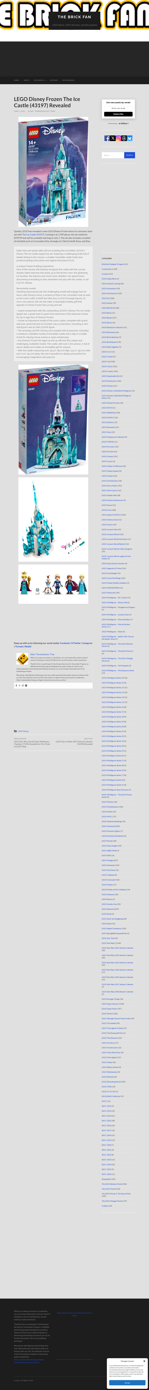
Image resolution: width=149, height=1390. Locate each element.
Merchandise (68, 80)
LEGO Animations (109, 288)
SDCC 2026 (106, 1174)
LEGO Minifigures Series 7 (112, 775)
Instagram (87, 643)
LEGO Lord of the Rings (111, 578)
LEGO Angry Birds (109, 279)
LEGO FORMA (108, 442)
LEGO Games (107, 476)
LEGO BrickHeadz (109, 342)
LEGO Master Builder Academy (114, 583)
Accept (127, 1383)
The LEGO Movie (108, 1189)
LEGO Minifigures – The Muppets (115, 665)
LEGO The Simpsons (110, 1038)
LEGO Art (106, 298)
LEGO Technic (107, 1013)
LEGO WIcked (107, 1077)
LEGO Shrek (107, 914)
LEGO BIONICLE (108, 308)
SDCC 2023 (106, 1159)
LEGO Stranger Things (111, 999)
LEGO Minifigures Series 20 (113, 726)
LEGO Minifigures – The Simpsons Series (118, 670)
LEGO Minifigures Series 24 (113, 746)
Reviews (54, 80)
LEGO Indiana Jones (110, 519)
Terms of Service (63, 1313)
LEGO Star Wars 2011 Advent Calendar (117, 948)
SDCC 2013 (106, 1111)
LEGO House (107, 505)
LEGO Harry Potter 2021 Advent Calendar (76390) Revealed (74, 741)
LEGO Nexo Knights (110, 846)
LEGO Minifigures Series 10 (113, 678)
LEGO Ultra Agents (109, 1057)
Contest (105, 274)
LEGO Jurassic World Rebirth (113, 544)
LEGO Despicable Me (110, 376)
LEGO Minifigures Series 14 (113, 697)
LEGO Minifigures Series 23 (113, 741)
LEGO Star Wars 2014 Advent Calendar (117, 970)
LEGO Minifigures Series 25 (113, 751)
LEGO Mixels (107, 811)
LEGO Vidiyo (107, 1062)
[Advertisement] (74, 59)
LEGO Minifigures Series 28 (113, 765)
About (26, 80)
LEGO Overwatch (109, 880)
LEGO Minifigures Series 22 (113, 736)
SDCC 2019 (106, 1140)
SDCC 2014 (106, 1116)
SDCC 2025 (106, 1169)
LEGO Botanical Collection (112, 327)
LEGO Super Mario (109, 1009)
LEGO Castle (107, 356)
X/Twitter (76, 643)
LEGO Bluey (107, 313)
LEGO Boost (107, 322)
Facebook (65, 643)
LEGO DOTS (107, 408)
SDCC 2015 (106, 1120)
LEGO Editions (108, 422)
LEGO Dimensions (109, 381)
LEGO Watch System (110, 1067)
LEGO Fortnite (107, 451)
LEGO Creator (107, 371)
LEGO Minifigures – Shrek (112, 631)
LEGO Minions (108, 802)
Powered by (112, 123)
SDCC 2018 (106, 1135)
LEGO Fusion (107, 461)
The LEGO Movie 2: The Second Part (116, 1193)
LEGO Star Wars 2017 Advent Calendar (117, 984)
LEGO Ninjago (107, 860)
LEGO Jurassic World (110, 534)
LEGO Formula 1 (108, 446)
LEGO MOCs (107, 816)
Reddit (28, 646)
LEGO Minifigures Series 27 (113, 760)
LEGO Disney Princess (111, 403)
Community (106, 269)
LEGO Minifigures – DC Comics (114, 597)
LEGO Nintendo (108, 865)
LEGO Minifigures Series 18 (113, 717)
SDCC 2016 (106, 1125)
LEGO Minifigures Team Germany (115, 790)
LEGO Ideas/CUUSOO (111, 515)
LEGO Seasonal (108, 909)
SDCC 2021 (106, 1150)
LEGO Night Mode (109, 850)
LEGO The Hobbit (109, 1023)
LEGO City (106, 361)
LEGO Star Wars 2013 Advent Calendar (117, 962)
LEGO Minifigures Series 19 (113, 721)
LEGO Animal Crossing (111, 283)
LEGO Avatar (107, 303)
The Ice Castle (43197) (33, 234)
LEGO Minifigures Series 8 (112, 780)
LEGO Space (107, 923)
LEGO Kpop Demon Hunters (113, 563)
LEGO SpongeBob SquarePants (114, 933)
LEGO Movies (107, 841)
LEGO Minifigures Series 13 (113, 692)
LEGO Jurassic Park (109, 529)
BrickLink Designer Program (113, 264)
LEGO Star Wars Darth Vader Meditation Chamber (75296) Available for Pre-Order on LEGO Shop (32, 743)
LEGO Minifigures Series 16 (113, 707)
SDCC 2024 (106, 1164)
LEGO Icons (106, 510)
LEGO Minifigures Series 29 (113, 770)
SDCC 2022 (106, 1155)
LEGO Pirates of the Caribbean (114, 889)
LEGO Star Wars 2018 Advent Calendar (117, 992)
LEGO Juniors (107, 524)
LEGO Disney (23, 731)
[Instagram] (23, 685)
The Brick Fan (74, 17)
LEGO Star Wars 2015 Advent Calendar (117, 977)
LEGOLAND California (111, 1096)
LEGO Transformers (110, 1047)
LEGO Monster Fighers (111, 831)
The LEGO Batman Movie (112, 1184)
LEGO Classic (107, 366)
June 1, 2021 (19, 111)
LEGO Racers (107, 899)
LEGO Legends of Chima (111, 568)
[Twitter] (20, 685)
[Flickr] (26, 685)
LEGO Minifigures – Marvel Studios (116, 619)
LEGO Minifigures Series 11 (113, 683)
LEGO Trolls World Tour (111, 1052)
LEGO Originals (108, 875)
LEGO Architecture (109, 293)
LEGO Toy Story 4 (109, 1043)
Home (16, 80)
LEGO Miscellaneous (110, 807)
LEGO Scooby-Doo (109, 904)
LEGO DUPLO (107, 417)
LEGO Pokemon (108, 894)
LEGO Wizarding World (111, 1082)
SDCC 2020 (106, 1145)
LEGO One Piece (108, 870)
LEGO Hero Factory (110, 490)
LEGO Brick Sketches (110, 337)
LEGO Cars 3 (107, 352)
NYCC (104, 1101)
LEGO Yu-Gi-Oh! (108, 1091)
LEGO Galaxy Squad (110, 471)
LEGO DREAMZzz (109, 412)
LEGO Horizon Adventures (112, 500)
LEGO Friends (107, 456)
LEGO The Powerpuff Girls (112, 1033)
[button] (144, 1361)
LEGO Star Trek (108, 938)
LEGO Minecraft (108, 593)
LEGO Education (108, 427)
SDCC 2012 (106, 1106)
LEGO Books (107, 318)
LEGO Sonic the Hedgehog (112, 919)
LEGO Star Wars (108, 943)
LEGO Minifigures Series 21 (113, 731)
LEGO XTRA (107, 1086)
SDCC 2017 (106, 1130)
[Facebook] (16, 685)
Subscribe (118, 114)
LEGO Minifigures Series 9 (112, 785)
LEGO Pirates (107, 884)
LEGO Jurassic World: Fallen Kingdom (117, 549)
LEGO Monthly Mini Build (112, 836)
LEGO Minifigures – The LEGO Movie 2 (117, 651)
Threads (19, 646)
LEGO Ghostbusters (110, 481)
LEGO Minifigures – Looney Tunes (115, 614)
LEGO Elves (106, 432)
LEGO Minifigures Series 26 (113, 755)
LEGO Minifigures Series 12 (113, 687)
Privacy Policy (76, 1313)
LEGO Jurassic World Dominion (114, 539)
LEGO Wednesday (109, 1072)
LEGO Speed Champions (111, 928)
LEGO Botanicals (108, 332)
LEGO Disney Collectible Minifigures (116, 391)
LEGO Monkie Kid (109, 826)
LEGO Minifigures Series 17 (113, 712)
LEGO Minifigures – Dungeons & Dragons (118, 607)
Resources (39, 80)
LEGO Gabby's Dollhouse (112, 466)
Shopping (105, 1179)
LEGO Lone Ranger (109, 573)
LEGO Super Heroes (110, 1004)
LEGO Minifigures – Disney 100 (114, 602)
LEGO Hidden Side (109, 495)
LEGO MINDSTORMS (110, 588)
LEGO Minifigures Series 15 (113, 702)
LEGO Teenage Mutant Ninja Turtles (116, 1018)
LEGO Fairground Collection (113, 437)
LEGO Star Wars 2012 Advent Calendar (117, 955)
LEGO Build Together (110, 347)
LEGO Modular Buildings (112, 821)
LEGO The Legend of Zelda (112, 1028)
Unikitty (105, 1206)
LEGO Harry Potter (109, 485)
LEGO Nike (106, 855)
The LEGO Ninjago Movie (112, 1201)
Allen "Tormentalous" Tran (41, 111)
